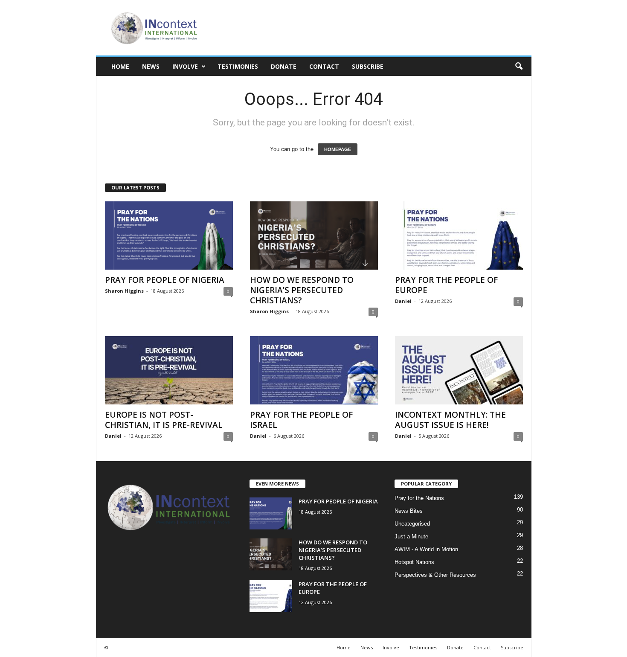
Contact (324, 66)
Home (120, 66)
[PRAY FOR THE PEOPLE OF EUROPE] (459, 235)
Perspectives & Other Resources (435, 575)
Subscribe (367, 66)
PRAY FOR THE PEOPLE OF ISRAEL (301, 419)
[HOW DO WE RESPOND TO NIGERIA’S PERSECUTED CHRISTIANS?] (314, 235)
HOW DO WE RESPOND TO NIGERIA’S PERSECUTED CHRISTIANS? (302, 290)
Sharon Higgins (124, 291)
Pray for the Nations (419, 498)
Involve (185, 66)
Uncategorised (412, 523)
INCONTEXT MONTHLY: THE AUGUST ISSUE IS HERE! (450, 419)
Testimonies (238, 66)
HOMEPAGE (337, 149)
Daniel (403, 301)
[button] (518, 66)
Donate (283, 66)
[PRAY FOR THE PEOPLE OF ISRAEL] (314, 370)
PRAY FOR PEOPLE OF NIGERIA (164, 279)
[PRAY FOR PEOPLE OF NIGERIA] (169, 235)
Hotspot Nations (414, 562)
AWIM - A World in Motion (426, 549)
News (151, 66)
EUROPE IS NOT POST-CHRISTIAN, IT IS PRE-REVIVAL (164, 419)
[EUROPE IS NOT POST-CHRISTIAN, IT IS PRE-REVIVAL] (169, 370)
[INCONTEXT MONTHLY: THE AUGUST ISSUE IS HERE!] (459, 370)
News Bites (409, 511)
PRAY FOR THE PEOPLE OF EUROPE (446, 285)
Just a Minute (411, 536)
